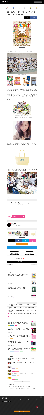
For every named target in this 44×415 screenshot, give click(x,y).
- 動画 (28, 399)
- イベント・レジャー (21, 401)
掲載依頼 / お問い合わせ (39, 401)
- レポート (28, 402)
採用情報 (37, 402)
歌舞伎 (10, 386)
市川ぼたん (24, 386)
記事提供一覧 (37, 400)
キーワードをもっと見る (33, 391)
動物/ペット (10, 269)
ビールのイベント (30, 386)
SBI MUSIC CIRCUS (11, 388)
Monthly (32, 302)
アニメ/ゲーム (28, 388)
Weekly (22, 302)
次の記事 (34, 264)
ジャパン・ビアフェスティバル (20, 388)
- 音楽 (20, 399)
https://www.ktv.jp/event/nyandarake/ (13, 210)
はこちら (16, 216)
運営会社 (37, 399)
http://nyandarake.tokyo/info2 (19, 212)
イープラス (8, 393)
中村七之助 (33, 388)
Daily (12, 302)
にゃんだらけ (16, 269)
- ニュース (28, 400)
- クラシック (20, 402)
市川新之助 (19, 386)
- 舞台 (20, 400)
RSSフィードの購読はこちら (22, 411)
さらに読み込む (22, 381)
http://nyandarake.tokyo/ (11, 211)
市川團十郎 (14, 386)
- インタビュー (29, 401)
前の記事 (10, 264)
